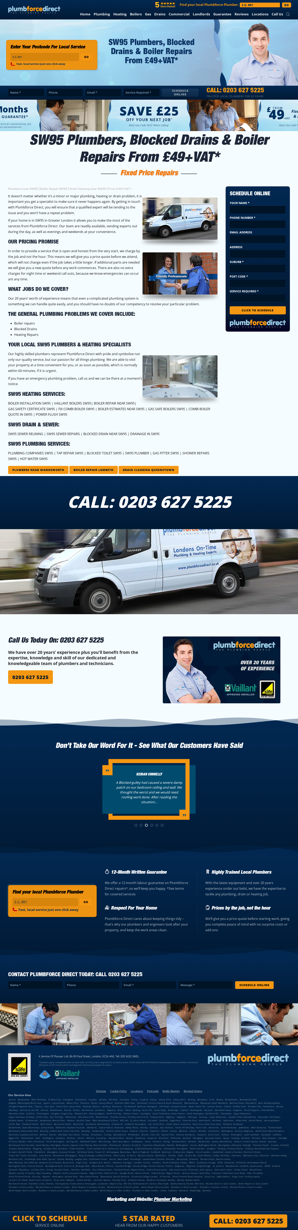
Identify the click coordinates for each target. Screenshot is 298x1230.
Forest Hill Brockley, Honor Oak (190, 1127)
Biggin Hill (13, 1138)
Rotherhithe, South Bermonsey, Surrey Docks (31, 1127)
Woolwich (91, 1127)
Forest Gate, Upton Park (68, 1106)
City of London (203, 1152)
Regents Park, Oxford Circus (103, 1173)
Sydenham (243, 1127)
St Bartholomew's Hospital (148, 1148)
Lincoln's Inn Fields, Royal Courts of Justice (30, 1180)
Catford (133, 1131)
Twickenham (27, 1138)
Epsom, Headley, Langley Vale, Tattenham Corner (82, 1159)
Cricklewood (31, 1120)
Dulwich (154, 1127)
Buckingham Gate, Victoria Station (26, 1166)
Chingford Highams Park (20, 1106)
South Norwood (228, 1127)
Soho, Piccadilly (255, 1173)
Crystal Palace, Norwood (111, 1127)
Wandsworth (119, 1134)
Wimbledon (133, 1134)
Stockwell (266, 1134)
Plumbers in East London (21, 1187)
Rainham (216, 1120)
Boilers (136, 14)
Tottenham (225, 1113)
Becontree (78, 1124)
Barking (136, 1110)
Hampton (59, 1138)
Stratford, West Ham (124, 1103)
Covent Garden (83, 1180)
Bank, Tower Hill (197, 1106)
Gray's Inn (209, 1176)
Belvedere (202, 1099)
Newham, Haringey (122, 1162)
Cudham (277, 1134)
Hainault (208, 1110)
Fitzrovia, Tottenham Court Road (228, 1173)
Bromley (207, 1190)
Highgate (181, 1117)
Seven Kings (160, 1110)
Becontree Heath (62, 1124)
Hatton (80, 1138)
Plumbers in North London (184, 1187)
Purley (134, 1099)
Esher (163, 1190)
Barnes (52, 1134)
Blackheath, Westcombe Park (23, 1131)
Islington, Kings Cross (61, 1113)
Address (236, 247)
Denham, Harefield (80, 1169)
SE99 (220, 1162)
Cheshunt (236, 1155)
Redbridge (173, 1110)
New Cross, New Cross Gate (206, 1124)
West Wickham (38, 1099)
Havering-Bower (272, 1120)
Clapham (201, 1134)
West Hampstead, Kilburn (105, 1120)
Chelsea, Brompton (185, 1134)
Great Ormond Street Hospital (187, 1176)
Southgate (145, 1113)
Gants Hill (147, 1110)
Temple (171, 1155)
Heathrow (140, 1138)
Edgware (111, 1110)
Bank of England (141, 1152)
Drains (159, 14)
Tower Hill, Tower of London (23, 1155)
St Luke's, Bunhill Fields (20, 1152)
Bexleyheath (231, 1099)
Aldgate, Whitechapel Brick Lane (25, 1103)
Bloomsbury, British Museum (114, 1176)
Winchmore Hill (85, 1117)
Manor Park (72, 1103)
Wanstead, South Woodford (213, 1103)
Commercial (179, 14)
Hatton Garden (197, 1148)
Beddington (227, 1131)
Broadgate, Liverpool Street (61, 1152)
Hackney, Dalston (91, 1106)
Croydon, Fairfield (279, 1145)
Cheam (192, 1131)
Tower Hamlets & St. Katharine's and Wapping (109, 1148)
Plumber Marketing (173, 1199)
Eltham (164, 1131)
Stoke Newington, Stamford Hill (202, 1113)
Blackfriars (160, 1155)
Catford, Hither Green (117, 1131)
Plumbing (102, 14)
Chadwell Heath (30, 1124)
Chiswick (156, 1141)
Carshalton (213, 1131)
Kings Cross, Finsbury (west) (246, 1176)
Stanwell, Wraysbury (19, 1169)
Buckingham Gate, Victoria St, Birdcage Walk (67, 1166)
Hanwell (192, 1141)
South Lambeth (251, 1134)
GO (286, 5)
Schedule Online (180, 92)
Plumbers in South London (51, 1190)
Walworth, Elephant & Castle (70, 1127)
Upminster (228, 1120)
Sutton (173, 1131)
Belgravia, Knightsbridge (198, 1166)
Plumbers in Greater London (213, 1187)
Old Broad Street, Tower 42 (90, 1152)
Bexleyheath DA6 (247, 1099)
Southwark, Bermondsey (97, 1124)
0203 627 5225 (243, 91)
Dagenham (175, 1120)
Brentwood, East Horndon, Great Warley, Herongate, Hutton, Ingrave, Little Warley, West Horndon (58, 1145)
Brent (120, 1110)
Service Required (138, 92)
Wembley (13, 1110)
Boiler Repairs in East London (253, 1183)
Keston (12, 1099)
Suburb (237, 262)
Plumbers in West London (145, 1190)
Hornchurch (204, 1120)
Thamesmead (274, 1127)
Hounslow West (116, 1138)
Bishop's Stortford (131, 1145)
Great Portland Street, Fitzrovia (24, 1176)
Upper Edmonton (241, 1113)
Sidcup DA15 (179, 1099)
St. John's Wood (137, 1120)
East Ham (49, 1106)
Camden (156, 1162)
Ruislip (67, 1110)
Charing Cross (119, 1180)
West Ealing (104, 1141)
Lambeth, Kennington (135, 1124)
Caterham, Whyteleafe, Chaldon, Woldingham (165, 1145)
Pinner (76, 1110)
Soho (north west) (223, 1169)
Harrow (44, 1110)
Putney (85, 1134)
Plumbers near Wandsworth (38, 470)
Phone (53, 92)
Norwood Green (213, 1138)
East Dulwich (166, 1127)
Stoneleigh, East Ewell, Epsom (40, 1159)
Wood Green (101, 1117)
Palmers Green (130, 1113)
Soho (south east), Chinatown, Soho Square (190, 1169)
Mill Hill (124, 1120)
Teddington (47, 1138)
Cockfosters (268, 1106)
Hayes (226, 1138)
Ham (37, 1138)
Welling (191, 1099)
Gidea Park (241, 1120)
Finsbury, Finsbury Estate (230, 1148)
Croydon (92, 1099)
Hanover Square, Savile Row (196, 1173)
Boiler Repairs (171, 1091)
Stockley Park (37, 1169)
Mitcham (113, 1099)
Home (85, 14)
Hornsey (203, 1117)
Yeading (235, 1138)
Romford (163, 1120)
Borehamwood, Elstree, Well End (187, 1183)
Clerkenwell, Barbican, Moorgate (140, 1106)
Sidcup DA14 (165, 1099)
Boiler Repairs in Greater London (88, 1187)
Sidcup (153, 1099)
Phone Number (242, 218)
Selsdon (102, 1099)
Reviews (242, 14)
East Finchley (56, 1117)
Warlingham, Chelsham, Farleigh (234, 1145)
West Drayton (269, 1138)
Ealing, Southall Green (57, 1169)
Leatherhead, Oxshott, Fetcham (158, 1159)
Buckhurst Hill (16, 1159)
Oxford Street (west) (156, 1169)
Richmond (175, 1138)
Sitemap (101, 1091)
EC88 (180, 1155)
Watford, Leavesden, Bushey (160, 1180)
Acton (147, 1141)
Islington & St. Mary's (99, 1162)
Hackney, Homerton (112, 1106)
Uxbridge (282, 1138)
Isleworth (152, 1138)
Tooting (107, 1134)
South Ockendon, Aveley (174, 1162)
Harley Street (240, 1169)
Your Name (240, 203)
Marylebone (255, 1169)
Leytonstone (58, 1103)
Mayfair (46, 1176)
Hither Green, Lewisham (178, 1124)
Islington (211, 1148)
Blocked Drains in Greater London (53, 1187)
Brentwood (114, 1145)
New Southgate (96, 1113)
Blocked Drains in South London (246, 1187)
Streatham (96, 1134)
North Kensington (55, 1141)
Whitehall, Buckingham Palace (251, 1162)
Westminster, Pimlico (102, 1166)
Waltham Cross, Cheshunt (256, 1155)
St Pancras (165, 1176)
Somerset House (136, 1180)
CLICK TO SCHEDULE (258, 310)
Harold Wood (255, 1120)
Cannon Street (214, 1106)
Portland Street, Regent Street (129, 1169)
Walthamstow (191, 1103)
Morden (202, 1131)
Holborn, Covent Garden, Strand (250, 1141)
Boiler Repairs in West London (115, 1190)
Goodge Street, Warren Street (134, 1173)
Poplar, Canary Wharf (101, 1103)
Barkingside (196, 1110)
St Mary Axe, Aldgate (183, 1152)
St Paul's (131, 1155)
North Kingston (251, 1110)
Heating (120, 14)
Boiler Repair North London (155, 1187)
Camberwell (98, 1131)
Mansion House (145, 1155)
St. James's (218, 1166)
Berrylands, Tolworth (187, 1159)
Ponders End (254, 1106)
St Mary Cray (54, 1099)
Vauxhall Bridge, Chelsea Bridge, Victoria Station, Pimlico (144, 1166)
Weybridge (195, 1190)
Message (187, 985)
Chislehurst (80, 1099)
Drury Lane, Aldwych (64, 1180)
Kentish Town (83, 1120)
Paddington (137, 1141)
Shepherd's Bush (88, 1141)
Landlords (201, 14)
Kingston (237, 1110)
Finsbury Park (156, 1117)
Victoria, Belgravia (244, 1131)
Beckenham (23, 1099)
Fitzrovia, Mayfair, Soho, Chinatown (26, 1141)
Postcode (153, 1091)
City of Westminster (102, 1169)
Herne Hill (213, 1127)
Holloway (192, 1117)
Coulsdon (124, 1099)
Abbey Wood (131, 1127)
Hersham (183, 1190)
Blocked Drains (193, 1091)
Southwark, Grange (205, 1162)
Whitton (90, 1138)
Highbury (170, 1117)
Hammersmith (179, 1141)
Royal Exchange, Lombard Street (95, 1155)
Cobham (172, 1190)
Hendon (70, 1120)
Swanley (272, 1141)
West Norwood (258, 1127)
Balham (43, 1134)
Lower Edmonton (217, 1117)
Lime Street (45, 1155)
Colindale (152, 1120)
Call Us (277, 14)
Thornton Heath (261, 1145)
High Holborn (223, 1176)
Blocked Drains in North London (123, 1187)
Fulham (224, 1134)
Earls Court (213, 1134)
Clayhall (184, 1110)
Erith (211, 1099)
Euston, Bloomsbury (222, 1141)
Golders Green (16, 1120)
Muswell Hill (80, 1113)
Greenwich (116, 1124)
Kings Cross (81, 1162)
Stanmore (100, 1110)
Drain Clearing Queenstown (148, 470)
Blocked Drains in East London (221, 1183)
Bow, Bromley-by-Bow (269, 1103)
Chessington (42, 1113)
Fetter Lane (119, 1155)
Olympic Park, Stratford (55, 1148)
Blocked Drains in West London (82, 1190)
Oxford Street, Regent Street (165, 1173)
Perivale (256, 1138)
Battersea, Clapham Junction (23, 1134)
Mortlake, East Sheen (69, 1134)
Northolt (245, 1138)
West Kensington (120, 1141)
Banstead (229, 1162)
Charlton (143, 1131)
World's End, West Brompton (269, 1131)
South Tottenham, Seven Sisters (168, 1113)
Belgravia (179, 1166)
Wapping (37, 1148)
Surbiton (30, 1113)
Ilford (127, 1110)
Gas (148, 14)
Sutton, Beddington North (203, 1145)
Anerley (143, 1127)
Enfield (227, 1106)
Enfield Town (239, 1106)
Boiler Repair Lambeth (94, 470)
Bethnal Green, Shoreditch (242, 1103)
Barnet (279, 1106)
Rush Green (46, 1124)
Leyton (46, 1103)
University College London (144, 1176)
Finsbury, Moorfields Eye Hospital (262, 1148)
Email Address (241, 232)
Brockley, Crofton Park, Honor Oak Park (59, 1131)
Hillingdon (198, 1138)
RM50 (191, 1162)
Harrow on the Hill (29, 1110)
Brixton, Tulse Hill (150, 1134)
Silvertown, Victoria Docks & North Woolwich (159, 1103)
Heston (129, 1138)
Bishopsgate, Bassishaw (118, 1152)
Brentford (163, 1138)
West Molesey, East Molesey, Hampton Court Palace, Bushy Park (41, 1162)
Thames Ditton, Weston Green (215, 1159)
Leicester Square (101, 1180)
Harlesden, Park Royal (269, 1117)
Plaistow (84, 1103)
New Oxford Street (88, 1176)
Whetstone (70, 1117)
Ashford (275, 1166)
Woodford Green (223, 1110)
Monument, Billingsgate (64, 1155)
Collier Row (14, 1124)
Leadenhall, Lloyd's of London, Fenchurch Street (236, 1152)
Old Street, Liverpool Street (173, 1106)
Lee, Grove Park (156, 1124)
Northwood (87, 1110)
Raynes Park (167, 1134)
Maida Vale (203, 1141)
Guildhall (155, 1152)
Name (15, 92)
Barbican (166, 1152)
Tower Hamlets (76, 1148)
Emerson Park (189, 1120)
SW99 (267, 1166)
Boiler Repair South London (22, 1190)
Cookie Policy (118, 1091)
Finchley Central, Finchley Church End (129, 1117)
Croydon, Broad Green (20, 1148)
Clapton (38, 1106)
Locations (260, 14)
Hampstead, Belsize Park (52, 1120)
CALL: (248, 1221)
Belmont (183, 1131)
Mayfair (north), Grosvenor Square (70, 1173)
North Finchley (113, 1113)
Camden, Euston (142, 1162)
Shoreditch (39, 1152)
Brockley (85, 1131)
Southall (186, 1138)
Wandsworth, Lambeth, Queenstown (244, 1166)
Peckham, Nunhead (232, 1124)
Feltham (71, 1138)
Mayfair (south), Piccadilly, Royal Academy (30, 1173)
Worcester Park (16, 1113)
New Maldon (267, 1110)
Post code (239, 276)
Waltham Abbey (279, 1155)
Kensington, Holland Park (64, 1176)
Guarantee (222, 14)
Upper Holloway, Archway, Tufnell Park (28, 1117)
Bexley (219, 1099)
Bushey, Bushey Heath (188, 1180)
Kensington (236, 1134)
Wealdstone (56, 1110)
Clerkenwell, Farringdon (176, 1148)
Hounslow (101, 1138)
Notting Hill (72, 1141)
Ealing (166, 1141)
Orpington (68, 1099)
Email (92, 92)
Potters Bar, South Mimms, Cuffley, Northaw (207, 1155)
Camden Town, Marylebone (242, 1117)
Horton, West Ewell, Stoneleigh (124, 1159)
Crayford (143, 1099)
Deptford (154, 1131)
